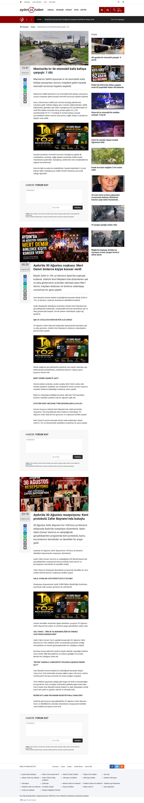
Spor (76, 10)
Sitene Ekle (52, 2)
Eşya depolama (109, 787)
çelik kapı (45, 783)
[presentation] (26, 19)
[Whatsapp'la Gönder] (25, 90)
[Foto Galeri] (123, 2)
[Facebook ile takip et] (112, 767)
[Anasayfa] (21, 2)
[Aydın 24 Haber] (32, 10)
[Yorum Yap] (25, 101)
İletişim (69, 766)
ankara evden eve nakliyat (30, 778)
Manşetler (27, 2)
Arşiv (45, 2)
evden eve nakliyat (28, 790)
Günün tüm (117, 19)
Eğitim (83, 10)
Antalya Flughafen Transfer (51, 790)
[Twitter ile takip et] (117, 767)
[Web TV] (118, 2)
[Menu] (102, 10)
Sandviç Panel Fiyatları (70, 774)
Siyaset (69, 10)
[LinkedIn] (25, 87)
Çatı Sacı (107, 774)
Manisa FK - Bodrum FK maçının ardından (59, 19)
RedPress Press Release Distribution (62, 796)
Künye (63, 766)
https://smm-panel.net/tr (50, 774)
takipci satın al (88, 787)
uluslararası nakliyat (82, 796)
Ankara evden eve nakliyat (71, 783)
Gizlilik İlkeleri (78, 766)
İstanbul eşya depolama (112, 783)
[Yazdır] (25, 98)
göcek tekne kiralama (29, 774)
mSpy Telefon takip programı (48, 779)
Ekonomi (60, 10)
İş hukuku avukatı (48, 787)
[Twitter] (25, 83)
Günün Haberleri (36, 2)
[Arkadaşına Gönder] (25, 94)
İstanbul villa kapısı (110, 778)
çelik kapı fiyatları (89, 778)
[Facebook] (25, 79)
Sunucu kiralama (68, 787)
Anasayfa (55, 766)
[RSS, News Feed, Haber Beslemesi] (121, 767)
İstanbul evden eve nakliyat (92, 783)
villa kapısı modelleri (70, 778)
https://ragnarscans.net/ (40, 796)
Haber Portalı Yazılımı (29, 800)
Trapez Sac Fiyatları (90, 774)
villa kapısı (25, 783)
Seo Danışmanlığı (26, 796)
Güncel (51, 10)
